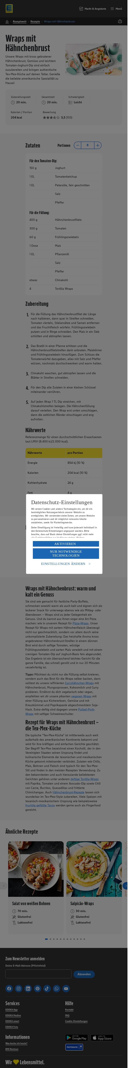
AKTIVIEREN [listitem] (65, 544)
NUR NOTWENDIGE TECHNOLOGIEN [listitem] (66, 553)
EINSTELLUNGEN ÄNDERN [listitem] (63, 564)
